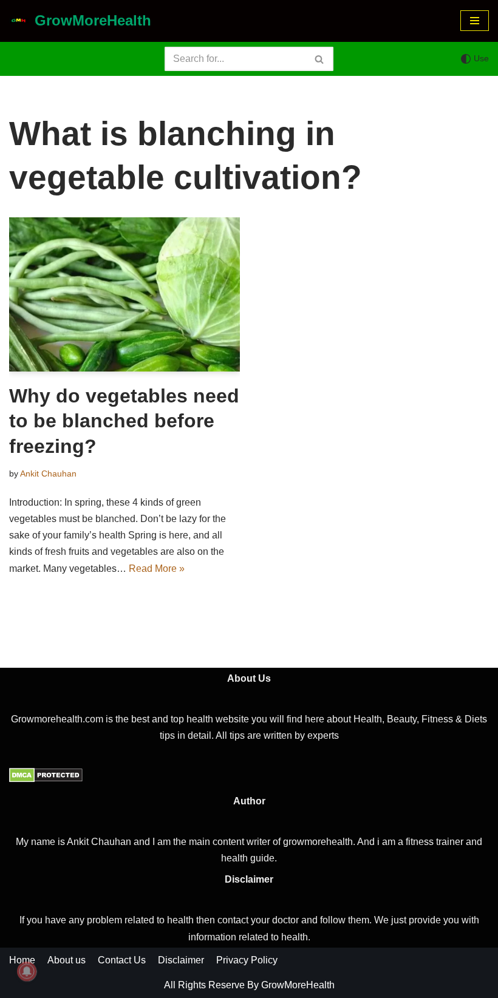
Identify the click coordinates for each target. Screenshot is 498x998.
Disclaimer (181, 960)
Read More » (157, 568)
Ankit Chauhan (48, 473)
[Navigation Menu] (474, 20)
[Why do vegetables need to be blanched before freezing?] (124, 294)
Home (22, 960)
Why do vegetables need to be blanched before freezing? (124, 421)
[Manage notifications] (26, 971)
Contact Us (122, 960)
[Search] (319, 59)
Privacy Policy (247, 960)
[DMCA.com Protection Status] (46, 779)
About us (66, 960)
